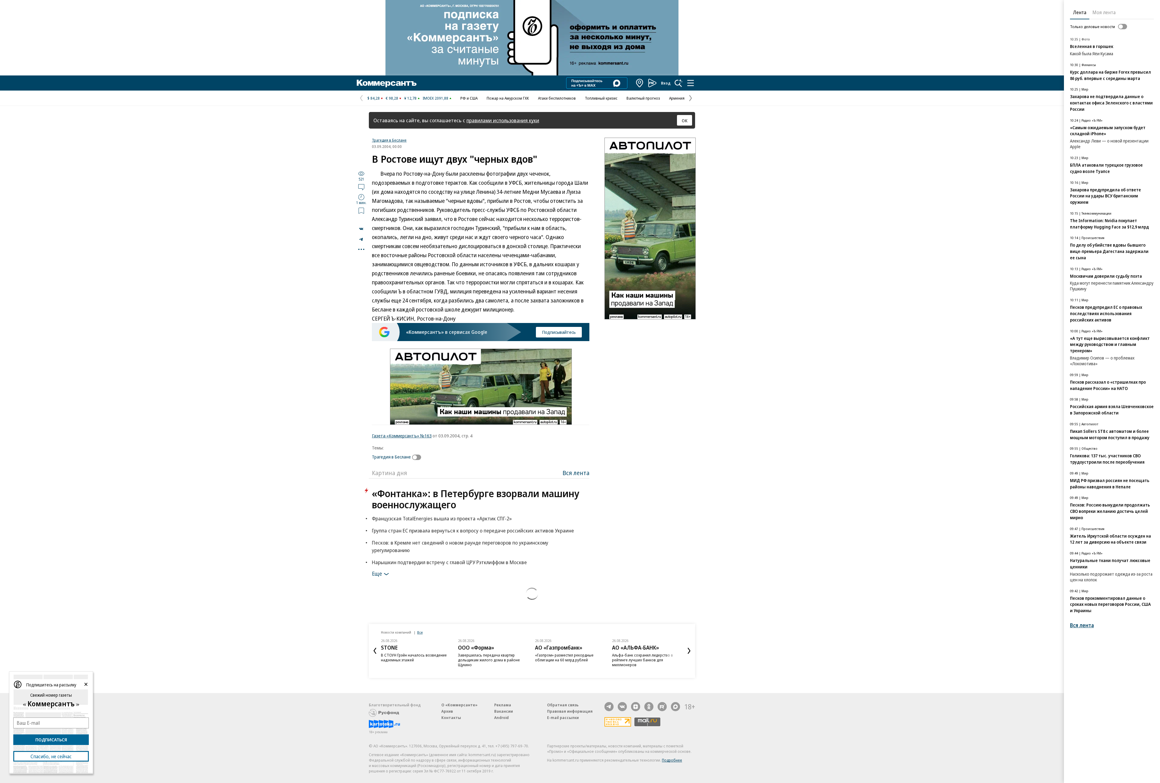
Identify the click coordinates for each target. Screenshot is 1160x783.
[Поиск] (678, 83)
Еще (377, 573)
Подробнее (672, 760)
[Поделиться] (361, 228)
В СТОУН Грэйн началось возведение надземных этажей (414, 657)
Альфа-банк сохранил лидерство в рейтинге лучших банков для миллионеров (642, 659)
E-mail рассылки (563, 717)
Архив (447, 711)
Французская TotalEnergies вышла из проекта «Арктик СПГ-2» (442, 518)
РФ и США (469, 98)
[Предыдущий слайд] (375, 651)
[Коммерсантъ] (387, 83)
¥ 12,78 (410, 98)
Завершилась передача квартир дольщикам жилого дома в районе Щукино (489, 659)
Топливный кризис (601, 98)
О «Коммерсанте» (459, 705)
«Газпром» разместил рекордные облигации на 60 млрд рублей (564, 657)
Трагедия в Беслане (389, 140)
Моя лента (1104, 12)
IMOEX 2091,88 (435, 98)
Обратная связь (562, 705)
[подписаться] (418, 457)
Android (501, 717)
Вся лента (575, 473)
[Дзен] (635, 706)
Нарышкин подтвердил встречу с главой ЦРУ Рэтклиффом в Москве (449, 562)
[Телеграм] (609, 706)
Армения (677, 98)
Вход (666, 83)
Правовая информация (570, 711)
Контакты (451, 717)
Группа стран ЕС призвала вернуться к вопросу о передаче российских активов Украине (473, 530)
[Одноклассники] (648, 706)
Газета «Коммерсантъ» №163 (402, 436)
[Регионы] (639, 83)
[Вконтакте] (622, 706)
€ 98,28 (392, 98)
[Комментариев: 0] (361, 187)
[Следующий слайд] (689, 651)
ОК (685, 120)
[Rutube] (662, 706)
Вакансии (503, 711)
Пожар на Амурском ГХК (508, 98)
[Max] (675, 706)
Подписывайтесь (559, 332)
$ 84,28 (373, 98)
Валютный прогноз (643, 98)
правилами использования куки (502, 120)
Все (420, 632)
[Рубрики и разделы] (690, 83)
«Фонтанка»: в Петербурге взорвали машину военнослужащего (475, 499)
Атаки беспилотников (557, 98)
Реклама (502, 705)
